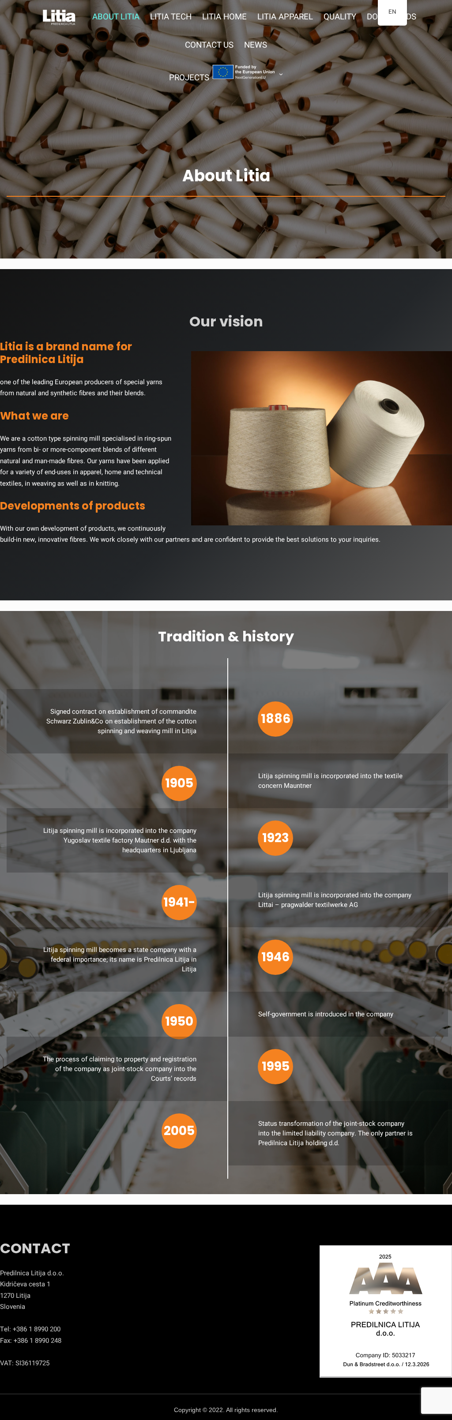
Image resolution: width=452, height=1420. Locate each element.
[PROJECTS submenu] (281, 74)
